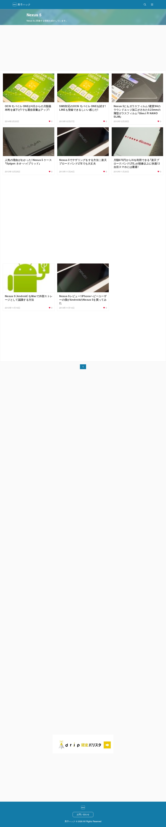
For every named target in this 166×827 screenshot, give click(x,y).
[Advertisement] (83, 48)
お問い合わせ (83, 814)
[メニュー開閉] (152, 4)
